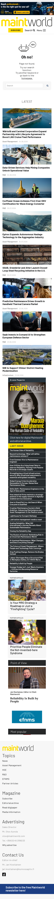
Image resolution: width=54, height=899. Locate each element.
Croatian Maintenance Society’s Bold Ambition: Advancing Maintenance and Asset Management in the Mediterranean (26, 510)
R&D (4, 774)
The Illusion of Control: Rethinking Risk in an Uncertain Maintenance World (26, 536)
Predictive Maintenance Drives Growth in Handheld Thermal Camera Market (24, 302)
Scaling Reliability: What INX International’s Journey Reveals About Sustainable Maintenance (25, 525)
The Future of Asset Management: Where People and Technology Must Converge (26, 547)
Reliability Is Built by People (21, 563)
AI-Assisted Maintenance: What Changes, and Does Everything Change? (27, 541)
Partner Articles (10, 783)
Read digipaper (9, 807)
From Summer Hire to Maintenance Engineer (24, 461)
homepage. (27, 78)
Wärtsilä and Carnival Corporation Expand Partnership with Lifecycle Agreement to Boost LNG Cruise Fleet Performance (24, 134)
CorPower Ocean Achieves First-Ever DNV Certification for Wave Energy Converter (24, 202)
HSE (4, 769)
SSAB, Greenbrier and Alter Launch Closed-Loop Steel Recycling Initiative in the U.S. (25, 269)
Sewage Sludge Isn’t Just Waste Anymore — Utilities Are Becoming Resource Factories (27, 569)
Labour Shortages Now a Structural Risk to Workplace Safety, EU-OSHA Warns (26, 559)
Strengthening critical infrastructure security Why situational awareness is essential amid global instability (25, 475)
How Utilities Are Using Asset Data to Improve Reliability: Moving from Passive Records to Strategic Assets (26, 467)
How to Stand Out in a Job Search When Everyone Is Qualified (26, 503)
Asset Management (11, 765)
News (5, 760)
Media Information (11, 812)
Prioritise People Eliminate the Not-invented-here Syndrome (26, 650)
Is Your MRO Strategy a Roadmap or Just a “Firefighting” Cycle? (23, 606)
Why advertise (9, 845)
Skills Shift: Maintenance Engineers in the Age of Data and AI (27, 490)
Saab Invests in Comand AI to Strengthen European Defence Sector (24, 336)
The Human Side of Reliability (22, 450)
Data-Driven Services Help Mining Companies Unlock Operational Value (26, 169)
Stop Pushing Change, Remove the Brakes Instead (27, 553)
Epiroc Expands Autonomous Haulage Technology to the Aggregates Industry (23, 236)
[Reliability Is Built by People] (27, 678)
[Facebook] (4, 874)
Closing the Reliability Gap (20, 531)
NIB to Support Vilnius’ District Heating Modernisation (23, 369)
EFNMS (5, 779)
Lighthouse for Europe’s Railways (23, 516)
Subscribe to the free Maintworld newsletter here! (25, 889)
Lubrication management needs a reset (26, 519)
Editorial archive (10, 803)
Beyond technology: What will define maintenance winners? (24, 455)
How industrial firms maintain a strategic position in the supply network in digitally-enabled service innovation (27, 497)
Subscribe (16, 30)
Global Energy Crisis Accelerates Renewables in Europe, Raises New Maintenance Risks (24, 483)
